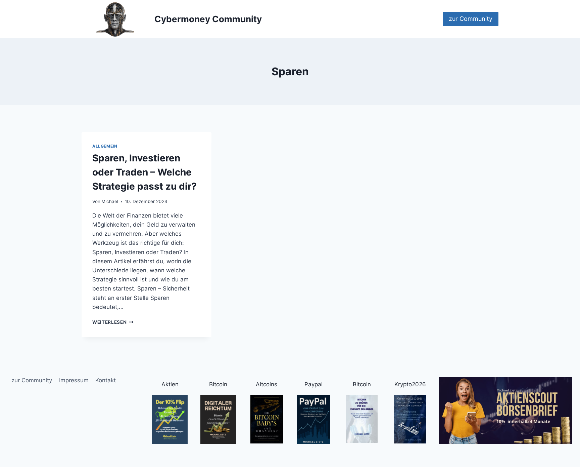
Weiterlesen (113, 322)
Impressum (74, 380)
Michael (109, 201)
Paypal (313, 384)
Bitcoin (218, 384)
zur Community (470, 18)
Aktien (170, 384)
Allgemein (104, 146)
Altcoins (266, 384)
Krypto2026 (410, 384)
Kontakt (105, 380)
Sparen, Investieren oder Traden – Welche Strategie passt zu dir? (144, 172)
